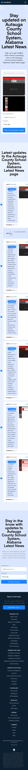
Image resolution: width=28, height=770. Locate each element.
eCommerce (14, 678)
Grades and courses (14, 635)
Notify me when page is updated (14, 130)
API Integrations (14, 696)
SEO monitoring (14, 663)
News (14, 624)
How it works (14, 691)
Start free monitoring (14, 582)
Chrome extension (14, 703)
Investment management (14, 670)
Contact (14, 727)
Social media (14, 632)
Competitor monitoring (14, 653)
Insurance (14, 681)
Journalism (14, 684)
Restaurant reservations (14, 638)
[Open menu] (25, 2)
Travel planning (14, 643)
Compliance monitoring (14, 658)
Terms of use (14, 744)
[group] (14, 99)
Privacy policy (14, 742)
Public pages (14, 708)
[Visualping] (6, 2)
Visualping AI (14, 693)
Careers (14, 730)
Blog (14, 735)
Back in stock (14, 616)
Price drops (14, 619)
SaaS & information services (14, 676)
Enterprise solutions (14, 720)
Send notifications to (8, 114)
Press (14, 732)
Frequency (5, 121)
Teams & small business (14, 718)
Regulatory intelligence (14, 655)
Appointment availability (14, 622)
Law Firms (14, 673)
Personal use (14, 715)
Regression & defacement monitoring (14, 661)
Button (14, 705)
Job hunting (14, 627)
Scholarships (14, 641)
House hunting (14, 630)
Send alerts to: (5, 565)
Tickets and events (14, 646)
